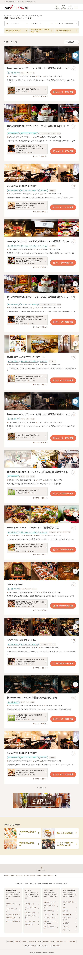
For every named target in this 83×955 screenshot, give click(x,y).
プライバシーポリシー (35, 941)
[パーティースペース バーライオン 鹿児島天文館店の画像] (41, 514)
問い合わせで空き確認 (64, 606)
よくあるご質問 (54, 945)
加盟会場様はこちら (61, 941)
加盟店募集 (72, 941)
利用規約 (17, 941)
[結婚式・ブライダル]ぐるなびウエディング (16, 875)
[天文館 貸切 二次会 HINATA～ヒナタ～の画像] (41, 344)
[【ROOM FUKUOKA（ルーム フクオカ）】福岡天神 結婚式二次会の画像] (41, 459)
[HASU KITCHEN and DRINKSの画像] (41, 627)
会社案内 (10, 941)
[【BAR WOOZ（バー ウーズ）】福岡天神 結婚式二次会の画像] (41, 684)
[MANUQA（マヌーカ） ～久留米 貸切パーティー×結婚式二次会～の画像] (41, 228)
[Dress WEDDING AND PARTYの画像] (41, 173)
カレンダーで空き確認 (64, 92)
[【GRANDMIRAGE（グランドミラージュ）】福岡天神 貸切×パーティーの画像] (41, 113)
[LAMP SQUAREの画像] (41, 571)
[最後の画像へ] (75, 55)
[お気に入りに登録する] (73, 68)
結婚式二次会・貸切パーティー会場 (41, 875)
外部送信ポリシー (48, 941)
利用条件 (24, 941)
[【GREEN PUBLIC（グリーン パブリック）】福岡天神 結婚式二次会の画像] (41, 55)
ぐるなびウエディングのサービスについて (36, 945)
